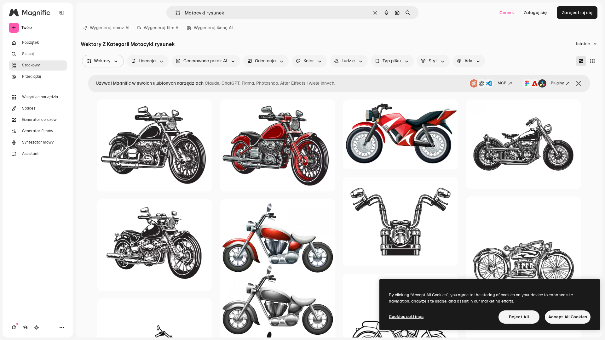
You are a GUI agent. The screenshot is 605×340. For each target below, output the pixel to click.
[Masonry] (581, 61)
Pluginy (557, 83)
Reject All (519, 317)
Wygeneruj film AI (162, 28)
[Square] (592, 61)
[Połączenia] (14, 327)
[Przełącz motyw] (37, 327)
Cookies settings (406, 316)
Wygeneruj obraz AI (110, 28)
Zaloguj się (535, 12)
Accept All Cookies (567, 317)
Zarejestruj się (577, 12)
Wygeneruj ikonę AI (213, 28)
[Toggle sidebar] (62, 13)
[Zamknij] (578, 83)
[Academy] (25, 327)
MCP (502, 83)
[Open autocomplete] (175, 12)
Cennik (506, 12)
